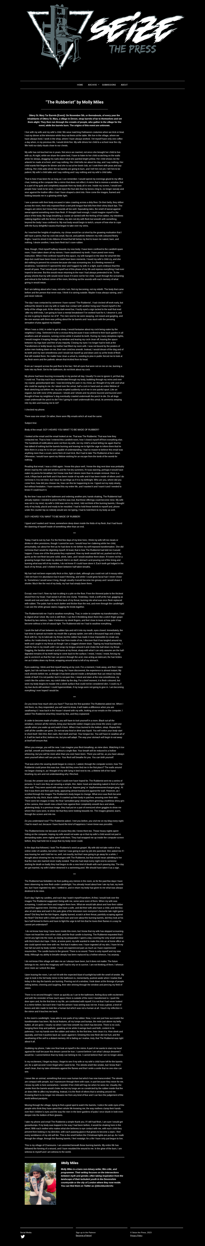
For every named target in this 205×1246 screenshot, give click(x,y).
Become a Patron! (84, 1235)
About (124, 85)
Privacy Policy (136, 1235)
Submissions (109, 85)
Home (80, 85)
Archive (92, 85)
